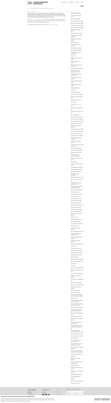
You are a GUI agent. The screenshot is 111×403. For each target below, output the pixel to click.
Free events (73, 55)
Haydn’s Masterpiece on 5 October (75, 62)
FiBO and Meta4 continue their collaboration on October (76, 344)
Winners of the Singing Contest (76, 150)
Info (77, 2)
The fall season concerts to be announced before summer (76, 310)
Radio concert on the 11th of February (76, 214)
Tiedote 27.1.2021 (74, 217)
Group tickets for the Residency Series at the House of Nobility (77, 295)
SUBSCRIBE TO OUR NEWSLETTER (73, 389)
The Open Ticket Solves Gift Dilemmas (76, 78)
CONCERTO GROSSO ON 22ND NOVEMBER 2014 (77, 362)
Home (28, 11)
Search (82, 5)
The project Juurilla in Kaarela (76, 250)
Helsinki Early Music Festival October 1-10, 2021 (76, 183)
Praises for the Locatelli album (76, 209)
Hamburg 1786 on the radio (76, 152)
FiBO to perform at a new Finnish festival (77, 319)
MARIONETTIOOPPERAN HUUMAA (75, 359)
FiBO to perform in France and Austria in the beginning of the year (76, 327)
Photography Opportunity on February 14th (76, 74)
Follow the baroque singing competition (76, 138)
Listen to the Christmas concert (77, 33)
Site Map (58, 391)
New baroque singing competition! (75, 174)
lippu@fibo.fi (44, 390)
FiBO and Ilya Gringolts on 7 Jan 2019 (77, 271)
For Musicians (59, 394)
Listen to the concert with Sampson (75, 126)
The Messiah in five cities (75, 92)
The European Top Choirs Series (77, 167)
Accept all (97, 399)
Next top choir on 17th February (77, 119)
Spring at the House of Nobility (76, 252)
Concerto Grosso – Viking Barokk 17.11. (77, 280)
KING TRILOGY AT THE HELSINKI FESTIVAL (77, 372)
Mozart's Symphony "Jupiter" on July (77, 108)
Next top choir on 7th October (76, 123)
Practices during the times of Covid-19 (76, 238)
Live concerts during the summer (77, 244)
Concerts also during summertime (77, 307)
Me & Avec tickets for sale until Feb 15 (76, 159)
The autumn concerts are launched (75, 241)
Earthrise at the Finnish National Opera (77, 97)
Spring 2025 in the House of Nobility (76, 85)
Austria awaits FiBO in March (76, 316)
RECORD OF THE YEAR (75, 383)
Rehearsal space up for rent (76, 207)
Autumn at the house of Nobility (77, 135)
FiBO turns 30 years (74, 257)
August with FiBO (74, 298)
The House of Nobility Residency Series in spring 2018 (77, 301)
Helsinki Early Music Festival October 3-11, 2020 (76, 234)
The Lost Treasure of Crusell (38, 19)
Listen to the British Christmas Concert (76, 81)
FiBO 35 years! (73, 102)
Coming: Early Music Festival (76, 254)
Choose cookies (105, 399)
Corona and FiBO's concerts (76, 248)
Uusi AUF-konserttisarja (75, 290)
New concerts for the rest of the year (77, 180)
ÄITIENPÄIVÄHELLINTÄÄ (75, 376)
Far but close (73, 246)
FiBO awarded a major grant (76, 48)
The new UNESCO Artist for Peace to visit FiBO (76, 341)
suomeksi (67, 11)
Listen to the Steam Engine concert (76, 142)
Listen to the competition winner (77, 131)
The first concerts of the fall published (76, 287)
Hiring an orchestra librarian (76, 202)
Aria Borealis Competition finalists (77, 23)
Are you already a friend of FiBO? (77, 68)
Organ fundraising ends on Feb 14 (77, 177)
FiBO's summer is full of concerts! (77, 284)
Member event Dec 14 (75, 42)
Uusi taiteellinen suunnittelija (76, 50)
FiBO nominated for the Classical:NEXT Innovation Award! (77, 331)
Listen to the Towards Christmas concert (77, 164)
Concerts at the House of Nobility (77, 121)
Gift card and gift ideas (75, 114)
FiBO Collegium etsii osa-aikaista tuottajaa (77, 348)
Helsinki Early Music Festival (76, 100)
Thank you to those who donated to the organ (77, 145)
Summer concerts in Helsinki (76, 194)
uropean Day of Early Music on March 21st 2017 (76, 323)
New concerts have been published (75, 228)
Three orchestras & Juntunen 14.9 (77, 261)
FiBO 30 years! (73, 263)
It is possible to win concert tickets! (76, 105)
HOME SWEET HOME (75, 365)
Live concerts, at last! (75, 196)
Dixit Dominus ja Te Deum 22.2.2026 (76, 45)
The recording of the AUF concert (77, 231)
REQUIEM (72, 378)
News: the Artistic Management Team (77, 313)
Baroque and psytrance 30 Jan (76, 219)
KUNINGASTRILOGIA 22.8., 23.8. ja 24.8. (77, 368)
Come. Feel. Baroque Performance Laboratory (75, 155)
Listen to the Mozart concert (76, 198)
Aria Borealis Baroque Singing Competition (76, 36)
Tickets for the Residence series (77, 354)
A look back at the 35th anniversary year (75, 53)
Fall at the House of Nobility (76, 282)
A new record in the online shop (77, 273)
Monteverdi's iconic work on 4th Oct (77, 112)
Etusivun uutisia (34, 11)
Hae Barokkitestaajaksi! (75, 87)
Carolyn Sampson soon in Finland (77, 129)
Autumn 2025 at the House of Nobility (76, 58)
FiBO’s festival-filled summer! (76, 374)
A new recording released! (75, 221)
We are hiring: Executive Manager (77, 27)
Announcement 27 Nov (75, 225)
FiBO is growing (74, 161)
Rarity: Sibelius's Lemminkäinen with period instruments (76, 187)
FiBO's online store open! (75, 292)
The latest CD (73, 356)
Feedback (58, 389)
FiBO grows (73, 265)
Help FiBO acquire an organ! (76, 200)
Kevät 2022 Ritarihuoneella (76, 171)
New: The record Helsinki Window (77, 267)
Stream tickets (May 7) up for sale (77, 205)
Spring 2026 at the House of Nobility (76, 39)
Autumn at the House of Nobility (77, 21)
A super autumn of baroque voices (76, 16)
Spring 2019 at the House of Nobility (76, 276)
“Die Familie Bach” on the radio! (77, 223)
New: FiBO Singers (74, 338)
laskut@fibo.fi (44, 393)
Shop (82, 2)
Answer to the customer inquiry (77, 94)
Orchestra (71, 2)
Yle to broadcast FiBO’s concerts (77, 336)
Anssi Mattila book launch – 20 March (76, 30)
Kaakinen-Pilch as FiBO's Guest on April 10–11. (76, 65)
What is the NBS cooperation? (76, 189)
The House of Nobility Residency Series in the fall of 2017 (77, 304)
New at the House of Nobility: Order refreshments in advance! (77, 351)
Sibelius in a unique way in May (76, 117)
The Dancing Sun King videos (76, 148)
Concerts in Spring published (76, 211)
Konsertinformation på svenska (77, 169)
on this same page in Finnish (52, 24)
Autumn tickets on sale (75, 192)
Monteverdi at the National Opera (77, 25)
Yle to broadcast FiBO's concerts (77, 333)
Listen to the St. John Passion (76, 133)
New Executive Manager (75, 18)
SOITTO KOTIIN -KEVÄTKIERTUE (77, 381)
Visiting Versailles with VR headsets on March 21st (75, 71)
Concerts (64, 2)
